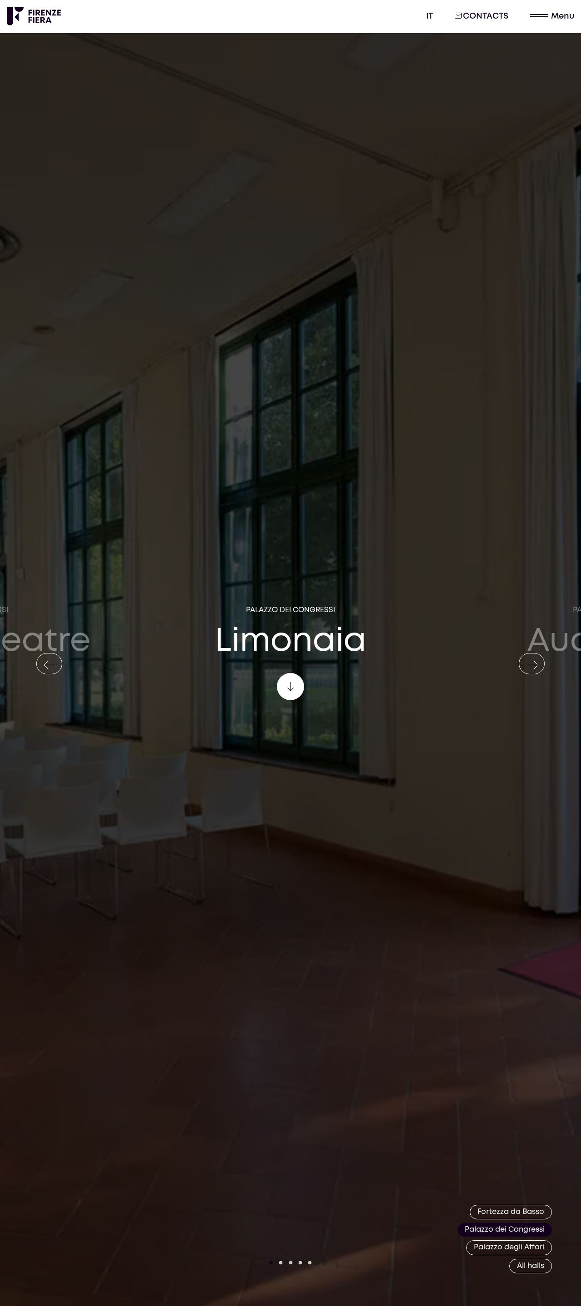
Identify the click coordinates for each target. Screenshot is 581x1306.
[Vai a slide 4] (300, 1263)
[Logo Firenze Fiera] (34, 16)
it (429, 16)
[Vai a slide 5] (310, 1263)
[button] (552, 16)
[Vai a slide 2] (281, 1263)
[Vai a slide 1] (271, 1263)
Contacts (485, 16)
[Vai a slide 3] (290, 1263)
